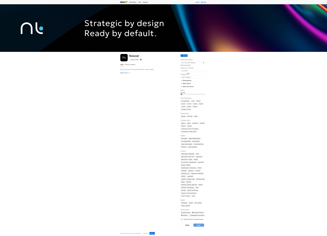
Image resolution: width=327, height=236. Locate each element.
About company (130, 64)
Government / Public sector (188, 131)
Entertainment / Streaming (188, 168)
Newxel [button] (184, 55)
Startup (189, 126)
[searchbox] (193, 77)
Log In (197, 2)
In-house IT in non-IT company (189, 128)
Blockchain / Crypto (186, 159)
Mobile (200, 184)
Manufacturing (200, 179)
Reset (187, 225)
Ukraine (191, 203)
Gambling (183, 170)
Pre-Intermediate (186, 141)
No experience (185, 101)
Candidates (133, 2)
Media (183, 182)
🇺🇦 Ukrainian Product (198, 212)
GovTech (197, 170)
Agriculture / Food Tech (187, 156)
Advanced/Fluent (198, 144)
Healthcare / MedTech (197, 173)
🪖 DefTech (184, 215)
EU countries (198, 203)
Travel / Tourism (185, 196)
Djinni (124, 2)
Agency (183, 123)
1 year (192, 101)
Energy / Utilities (185, 165)
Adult (197, 154)
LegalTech (190, 176)
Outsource (195, 123)
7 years (183, 106)
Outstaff (202, 123)
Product (183, 126)
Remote (183, 116)
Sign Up (203, 2)
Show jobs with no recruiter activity (193, 219)
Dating (196, 159)
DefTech (188, 182)
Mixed (189, 123)
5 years (195, 103)
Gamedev (191, 170)
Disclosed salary (185, 212)
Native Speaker (192, 147)
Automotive (199, 156)
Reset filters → (125, 73)
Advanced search (185, 65)
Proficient (183, 147)
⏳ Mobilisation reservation (196, 215)
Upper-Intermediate (186, 144)
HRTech (183, 176)
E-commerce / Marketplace (188, 162)
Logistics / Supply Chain (188, 179)
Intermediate (195, 141)
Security (183, 190)
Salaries (145, 2)
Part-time (189, 116)
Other (193, 196)
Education (201, 162)
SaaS (197, 187)
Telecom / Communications (188, 193)
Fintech (199, 168)
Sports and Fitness (193, 190)
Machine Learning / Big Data (189, 184)
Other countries (185, 205)
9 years (195, 106)
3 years (183, 103)
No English (184, 138)
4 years (189, 103)
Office (195, 116)
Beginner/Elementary (194, 138)
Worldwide (184, 203)
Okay (152, 233)
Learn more (145, 233)
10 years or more (186, 109)
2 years (198, 101)
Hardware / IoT (185, 173)
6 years (201, 103)
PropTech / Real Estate (187, 187)
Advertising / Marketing (187, 154)
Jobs (139, 2)
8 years (189, 106)
